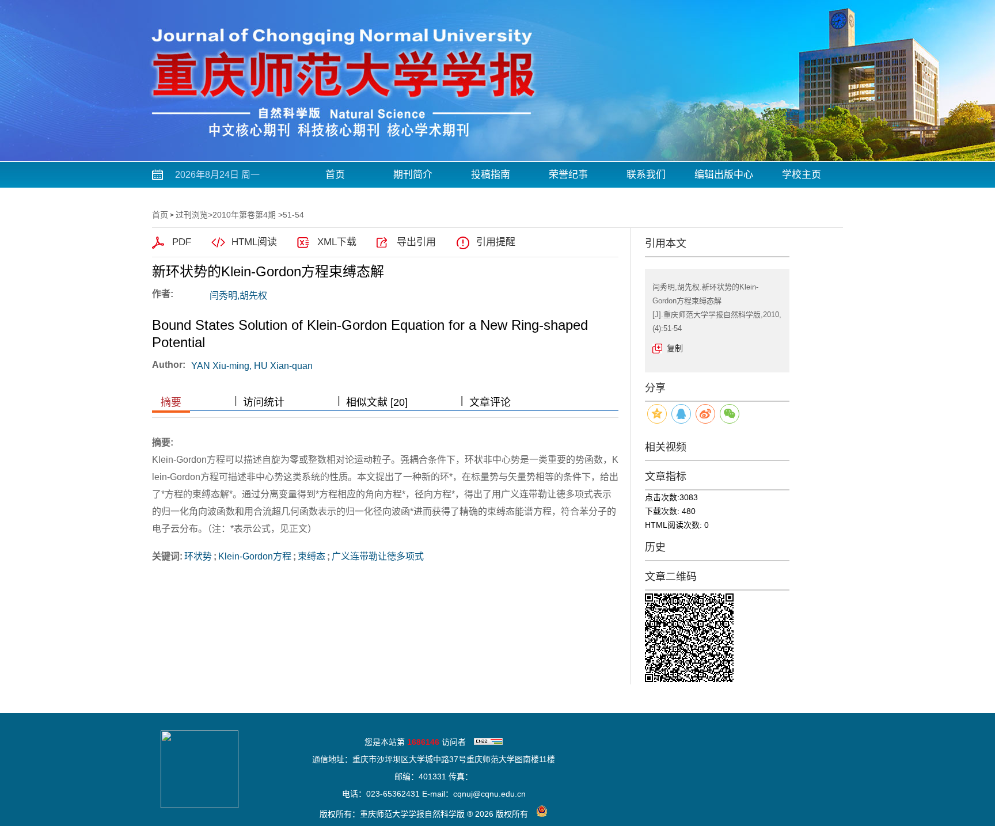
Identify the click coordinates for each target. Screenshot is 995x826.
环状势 (198, 556)
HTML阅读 (254, 242)
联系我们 (646, 174)
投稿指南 (490, 174)
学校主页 (801, 174)
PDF (181, 242)
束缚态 (311, 556)
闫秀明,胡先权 (238, 295)
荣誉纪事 (568, 174)
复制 (675, 348)
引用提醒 (495, 242)
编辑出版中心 (723, 174)
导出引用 (416, 242)
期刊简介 (412, 174)
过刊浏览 (192, 214)
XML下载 (336, 242)
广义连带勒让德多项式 (378, 556)
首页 (335, 174)
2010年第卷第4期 (244, 214)
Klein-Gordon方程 (254, 556)
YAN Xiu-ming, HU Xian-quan (252, 366)
